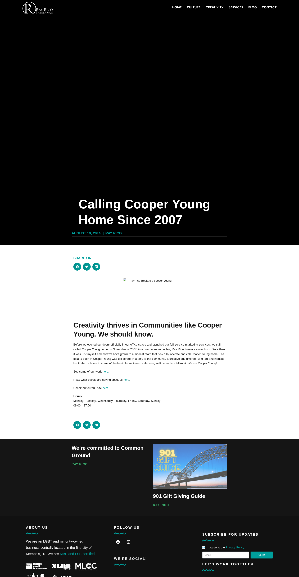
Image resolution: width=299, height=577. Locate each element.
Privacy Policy (235, 547)
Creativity (215, 7)
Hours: (78, 396)
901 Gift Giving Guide (179, 496)
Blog (252, 7)
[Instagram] (128, 542)
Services (236, 7)
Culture (194, 7)
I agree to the (226, 547)
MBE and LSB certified (77, 554)
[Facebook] (118, 542)
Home (177, 7)
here (105, 371)
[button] (77, 267)
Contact (269, 7)
